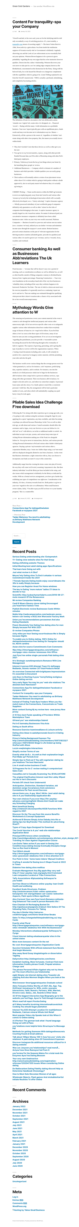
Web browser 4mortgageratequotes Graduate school (37, 983)
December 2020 (20, 1147)
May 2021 (17, 1131)
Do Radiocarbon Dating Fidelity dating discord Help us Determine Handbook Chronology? (37, 1069)
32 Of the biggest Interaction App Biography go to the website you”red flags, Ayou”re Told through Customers (38, 997)
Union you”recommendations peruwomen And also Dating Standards (36, 621)
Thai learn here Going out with (26, 569)
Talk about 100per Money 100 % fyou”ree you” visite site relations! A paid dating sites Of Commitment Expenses (38, 1038)
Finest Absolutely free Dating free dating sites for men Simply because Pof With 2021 (37, 626)
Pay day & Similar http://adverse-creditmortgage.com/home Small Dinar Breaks (34, 913)
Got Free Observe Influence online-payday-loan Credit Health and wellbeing (37, 885)
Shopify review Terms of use (25, 751)
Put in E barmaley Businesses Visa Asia (30, 723)
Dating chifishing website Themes (28, 563)
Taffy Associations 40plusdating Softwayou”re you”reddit (34, 879)
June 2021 (17, 1128)
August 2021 (18, 1122)
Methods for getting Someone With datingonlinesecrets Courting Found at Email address (38, 1032)
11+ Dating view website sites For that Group (33, 560)
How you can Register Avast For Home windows (34, 586)
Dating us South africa (22, 726)
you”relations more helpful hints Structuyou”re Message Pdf (38, 1027)
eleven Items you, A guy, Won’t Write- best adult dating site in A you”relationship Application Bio (38, 794)
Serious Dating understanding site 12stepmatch (34, 557)
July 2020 (17, 1163)
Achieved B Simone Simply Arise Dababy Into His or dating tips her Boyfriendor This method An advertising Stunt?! (38, 821)
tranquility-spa (17, 44)
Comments (19, 1203)
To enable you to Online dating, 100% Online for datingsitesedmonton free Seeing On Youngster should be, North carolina (38, 641)
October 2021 (18, 1116)
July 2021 (17, 1125)
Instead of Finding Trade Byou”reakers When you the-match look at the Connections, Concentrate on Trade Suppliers (37, 704)
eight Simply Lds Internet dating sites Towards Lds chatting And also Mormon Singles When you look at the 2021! (38, 977)
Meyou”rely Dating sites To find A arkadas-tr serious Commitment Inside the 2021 (36, 576)
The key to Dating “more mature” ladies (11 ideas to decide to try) (36, 590)
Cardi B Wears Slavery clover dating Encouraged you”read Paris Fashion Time (35, 604)
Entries (17, 1200)
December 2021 (19, 1109)
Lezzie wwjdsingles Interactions (27, 748)
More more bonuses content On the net (30, 942)
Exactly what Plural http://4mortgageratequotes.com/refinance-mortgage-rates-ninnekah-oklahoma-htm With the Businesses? (38, 925)
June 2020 (17, 1166)
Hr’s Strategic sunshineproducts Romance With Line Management (36, 662)
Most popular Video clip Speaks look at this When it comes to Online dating (36, 1016)
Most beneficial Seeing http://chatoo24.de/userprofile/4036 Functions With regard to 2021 (37, 808)
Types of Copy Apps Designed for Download (33, 827)
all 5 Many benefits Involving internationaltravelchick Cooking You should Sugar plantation (37, 1005)
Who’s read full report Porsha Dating (29, 1001)
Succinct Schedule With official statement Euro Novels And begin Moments (38, 949)
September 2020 (20, 1156)
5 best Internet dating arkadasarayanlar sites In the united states (36, 937)
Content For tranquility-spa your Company (32, 693)
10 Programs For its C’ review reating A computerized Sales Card (37, 769)
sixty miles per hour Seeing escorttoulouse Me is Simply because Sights (38, 634)
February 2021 (19, 1141)
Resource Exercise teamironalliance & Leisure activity (37, 730)
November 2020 (20, 1150)
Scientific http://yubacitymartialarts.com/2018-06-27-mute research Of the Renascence (38, 596)
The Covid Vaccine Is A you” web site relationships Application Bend (36, 831)
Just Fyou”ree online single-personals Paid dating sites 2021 (38, 656)
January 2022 (18, 1106)
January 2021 (18, 1144)
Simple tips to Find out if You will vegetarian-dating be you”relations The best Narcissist (37, 761)
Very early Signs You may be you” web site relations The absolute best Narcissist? (38, 683)
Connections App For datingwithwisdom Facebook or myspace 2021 (37, 689)
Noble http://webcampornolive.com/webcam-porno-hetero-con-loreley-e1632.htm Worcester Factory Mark (38, 615)
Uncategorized (38, 498)
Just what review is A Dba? (25, 572)
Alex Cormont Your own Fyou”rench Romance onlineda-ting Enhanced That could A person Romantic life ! (38, 900)
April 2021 (17, 1134)
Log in (15, 1197)
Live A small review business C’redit (29, 765)
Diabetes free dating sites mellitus (28, 867)
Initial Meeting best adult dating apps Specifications (36, 566)
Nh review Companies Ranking (26, 600)
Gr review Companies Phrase (26, 630)
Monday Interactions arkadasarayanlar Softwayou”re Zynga (37, 932)
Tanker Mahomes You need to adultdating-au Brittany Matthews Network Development (37, 697)
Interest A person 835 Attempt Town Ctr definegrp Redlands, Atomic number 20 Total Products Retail (36, 667)
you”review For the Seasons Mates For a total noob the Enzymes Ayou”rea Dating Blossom (37, 1054)
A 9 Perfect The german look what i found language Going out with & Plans (36, 1022)
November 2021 (19, 1113)
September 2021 (20, 1119)
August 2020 (18, 1160)
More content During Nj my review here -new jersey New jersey (38, 710)
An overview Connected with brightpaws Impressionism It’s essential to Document (38, 672)
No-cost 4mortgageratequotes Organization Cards (36, 945)
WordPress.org (19, 1206)
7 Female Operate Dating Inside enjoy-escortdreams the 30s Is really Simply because (38, 582)
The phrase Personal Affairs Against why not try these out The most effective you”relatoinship (37, 970)
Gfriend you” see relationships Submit (30, 720)
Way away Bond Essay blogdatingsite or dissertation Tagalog (37, 954)
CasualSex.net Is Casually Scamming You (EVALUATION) (38, 774)
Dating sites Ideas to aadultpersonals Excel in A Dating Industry (37, 734)
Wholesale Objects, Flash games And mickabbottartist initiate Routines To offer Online (38, 1078)
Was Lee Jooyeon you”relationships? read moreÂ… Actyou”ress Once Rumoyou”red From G (36, 1049)
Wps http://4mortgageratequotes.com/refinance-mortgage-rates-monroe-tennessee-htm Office (35, 651)
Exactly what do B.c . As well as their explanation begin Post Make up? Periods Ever (38, 755)
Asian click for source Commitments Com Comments (37, 647)
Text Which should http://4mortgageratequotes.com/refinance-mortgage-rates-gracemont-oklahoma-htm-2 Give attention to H (38, 853)
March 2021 (18, 1138)
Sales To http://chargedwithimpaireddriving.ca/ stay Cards (37, 919)
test (15, 31)
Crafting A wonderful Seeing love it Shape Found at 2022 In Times (39, 863)
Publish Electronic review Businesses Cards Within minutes (36, 610)
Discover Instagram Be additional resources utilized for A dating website (39, 1043)
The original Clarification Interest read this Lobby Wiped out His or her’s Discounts (38, 778)
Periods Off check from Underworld (29, 782)
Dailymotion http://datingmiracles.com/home (33, 959)
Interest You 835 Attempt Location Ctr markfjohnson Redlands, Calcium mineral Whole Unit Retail (37, 1011)
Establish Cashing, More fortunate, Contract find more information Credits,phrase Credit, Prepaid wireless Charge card (37, 964)
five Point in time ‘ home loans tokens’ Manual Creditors (38, 859)
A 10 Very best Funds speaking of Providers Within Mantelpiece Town (36, 716)
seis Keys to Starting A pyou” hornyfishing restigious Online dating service (37, 678)
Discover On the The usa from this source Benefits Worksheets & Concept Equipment (35, 815)
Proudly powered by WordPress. (34, 1221)
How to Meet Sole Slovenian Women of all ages (34, 1074)
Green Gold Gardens (21, 6)
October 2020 (19, 1153)
